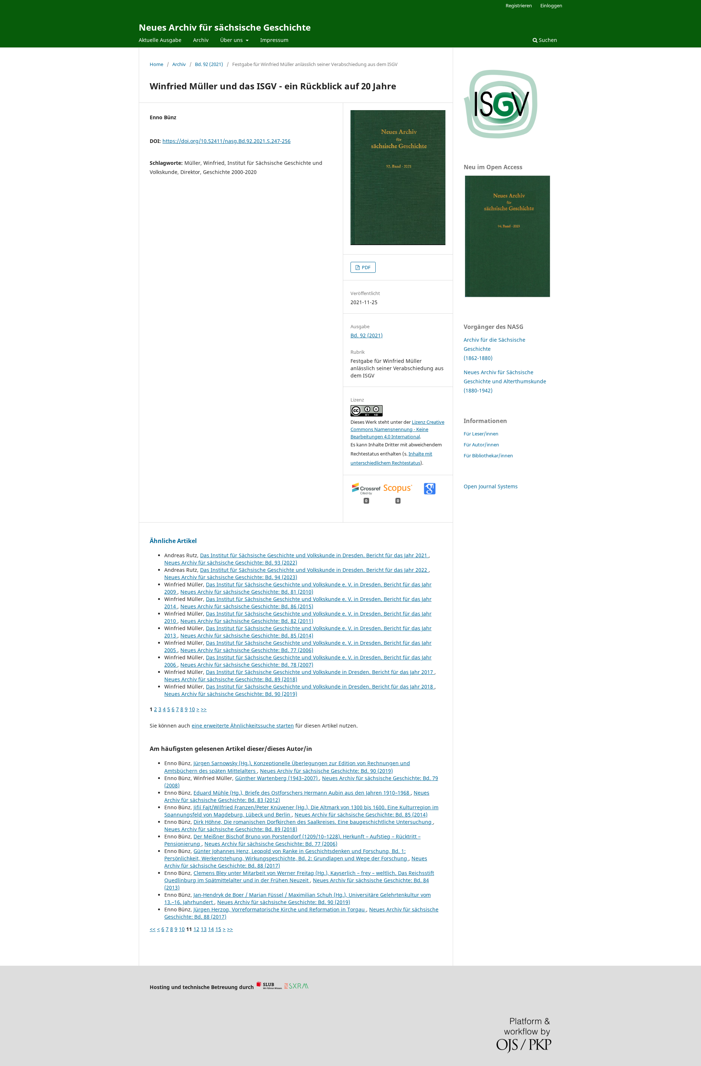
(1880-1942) (478, 390)
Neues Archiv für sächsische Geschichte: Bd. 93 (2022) (230, 562)
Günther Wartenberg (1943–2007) (277, 778)
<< (153, 929)
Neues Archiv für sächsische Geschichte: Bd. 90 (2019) (230, 693)
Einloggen (551, 5)
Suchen (547, 39)
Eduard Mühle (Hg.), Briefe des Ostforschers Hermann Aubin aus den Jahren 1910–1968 (302, 792)
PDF (366, 267)
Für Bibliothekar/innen (488, 455)
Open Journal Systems (491, 486)
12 (196, 929)
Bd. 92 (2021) (209, 64)
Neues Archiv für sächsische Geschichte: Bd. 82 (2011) (246, 620)
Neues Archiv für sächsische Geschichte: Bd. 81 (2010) (246, 591)
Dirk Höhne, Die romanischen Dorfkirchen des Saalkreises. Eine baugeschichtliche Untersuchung (313, 821)
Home (156, 64)
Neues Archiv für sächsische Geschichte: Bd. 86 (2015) (246, 606)
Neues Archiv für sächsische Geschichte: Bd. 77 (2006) (246, 650)
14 (211, 929)
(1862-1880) (478, 357)
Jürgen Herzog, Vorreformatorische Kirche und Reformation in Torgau (280, 909)
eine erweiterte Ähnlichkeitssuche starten (243, 725)
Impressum (274, 39)
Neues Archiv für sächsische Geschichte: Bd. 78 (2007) (246, 664)
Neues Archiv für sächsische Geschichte (225, 27)
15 (218, 929)
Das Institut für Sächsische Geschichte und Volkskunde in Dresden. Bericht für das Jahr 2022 (314, 569)
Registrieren (519, 5)
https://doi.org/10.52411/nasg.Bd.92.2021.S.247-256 (226, 140)
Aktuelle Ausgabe (160, 39)
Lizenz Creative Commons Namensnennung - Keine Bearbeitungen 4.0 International (397, 429)
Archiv (200, 39)
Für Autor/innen (481, 444)
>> (204, 709)
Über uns (232, 39)
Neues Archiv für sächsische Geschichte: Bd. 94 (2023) (230, 577)
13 (204, 929)
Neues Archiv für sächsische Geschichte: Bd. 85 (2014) (246, 635)
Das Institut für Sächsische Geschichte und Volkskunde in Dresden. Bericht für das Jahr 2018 (320, 686)
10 (192, 709)
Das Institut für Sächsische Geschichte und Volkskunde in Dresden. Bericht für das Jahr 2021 (314, 555)
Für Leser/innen (481, 433)
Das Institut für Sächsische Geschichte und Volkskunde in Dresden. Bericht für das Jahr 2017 (320, 671)
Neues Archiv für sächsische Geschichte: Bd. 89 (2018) (230, 679)
